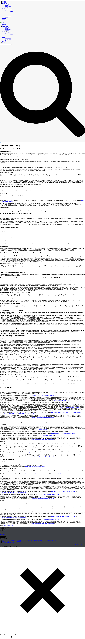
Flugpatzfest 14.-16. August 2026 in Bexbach (11, 541)
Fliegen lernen (5, 3)
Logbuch (4, 1)
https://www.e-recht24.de (8, 525)
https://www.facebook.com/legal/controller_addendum (68, 407)
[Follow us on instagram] (3, 537)
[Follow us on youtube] (5, 537)
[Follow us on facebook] (1, 537)
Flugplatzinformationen (9, 9)
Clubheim (4, 18)
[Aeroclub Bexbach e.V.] (2, 22)
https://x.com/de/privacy (42, 429)
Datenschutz (2, 534)
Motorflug (6, 5)
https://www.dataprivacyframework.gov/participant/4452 (43, 417)
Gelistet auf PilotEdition (80, 544)
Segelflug (7, 4)
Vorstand (6, 17)
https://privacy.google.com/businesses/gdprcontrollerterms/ (63, 491)
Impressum (2, 532)
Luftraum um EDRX (9, 11)
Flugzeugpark (7, 12)
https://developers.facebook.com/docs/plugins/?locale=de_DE (43, 395)
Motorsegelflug (8, 6)
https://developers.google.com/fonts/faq (31, 473)
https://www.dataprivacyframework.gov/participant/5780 (43, 498)
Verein (3, 13)
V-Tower (6, 10)
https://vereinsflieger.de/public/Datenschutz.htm (35, 466)
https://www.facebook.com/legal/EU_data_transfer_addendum (64, 412)
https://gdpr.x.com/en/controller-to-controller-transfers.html (63, 433)
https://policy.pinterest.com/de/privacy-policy (26, 452)
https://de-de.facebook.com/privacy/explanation (63, 400)
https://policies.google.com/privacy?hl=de (66, 473)
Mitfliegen (4, 2)
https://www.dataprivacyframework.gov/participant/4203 (43, 456)
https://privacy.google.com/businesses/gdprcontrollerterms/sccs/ (13, 492)
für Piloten (4, 8)
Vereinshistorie (8, 16)
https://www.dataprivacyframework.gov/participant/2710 (43, 439)
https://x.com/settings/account (47, 435)
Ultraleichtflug (7, 7)
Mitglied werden (8, 14)
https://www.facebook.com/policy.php (26, 413)
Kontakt (3, 19)
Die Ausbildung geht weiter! (8, 542)
